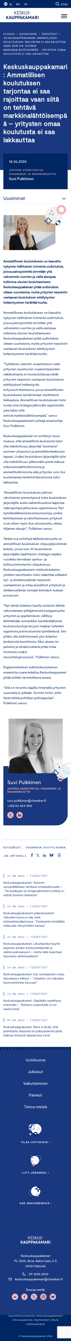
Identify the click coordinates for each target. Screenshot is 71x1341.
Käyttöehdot (42, 1319)
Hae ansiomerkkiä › (35, 1203)
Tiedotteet (49, 33)
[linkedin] (44, 855)
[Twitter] (10, 815)
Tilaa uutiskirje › (35, 1142)
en (18, 4)
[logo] (22, 15)
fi (11, 4)
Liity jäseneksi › (35, 1172)
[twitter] (37, 855)
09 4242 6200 (39, 1274)
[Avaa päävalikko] (64, 15)
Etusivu (9, 33)
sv (26, 4)
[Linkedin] (19, 815)
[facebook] (32, 855)
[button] (61, 4)
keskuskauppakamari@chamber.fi (39, 1279)
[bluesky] (51, 855)
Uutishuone (28, 33)
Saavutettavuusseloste (21, 1315)
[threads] (59, 856)
